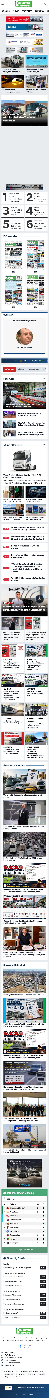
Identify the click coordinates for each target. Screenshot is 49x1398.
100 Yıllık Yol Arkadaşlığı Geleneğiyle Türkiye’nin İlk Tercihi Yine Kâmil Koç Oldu (35, 753)
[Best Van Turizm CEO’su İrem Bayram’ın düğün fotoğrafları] (9, 433)
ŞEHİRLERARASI (14, 194)
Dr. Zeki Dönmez (24, 348)
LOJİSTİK (21, 1374)
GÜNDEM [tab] (9, 369)
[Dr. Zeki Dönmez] (24, 337)
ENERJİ (36, 207)
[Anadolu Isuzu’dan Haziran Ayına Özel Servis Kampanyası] (12, 738)
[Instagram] (29, 1346)
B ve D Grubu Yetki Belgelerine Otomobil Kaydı (35, 693)
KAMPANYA (27, 11)
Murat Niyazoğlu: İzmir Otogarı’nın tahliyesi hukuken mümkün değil (15, 199)
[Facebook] (20, 1346)
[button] (4, 111)
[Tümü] (44, 236)
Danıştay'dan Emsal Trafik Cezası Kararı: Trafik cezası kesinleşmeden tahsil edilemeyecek (11, 695)
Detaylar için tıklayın (24, 1250)
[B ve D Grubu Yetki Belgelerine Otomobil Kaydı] (36, 680)
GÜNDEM (6, 11)
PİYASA (16, 11)
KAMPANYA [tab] (34, 369)
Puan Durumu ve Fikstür (13, 1358)
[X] (24, 1346)
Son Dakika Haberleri (12, 1363)
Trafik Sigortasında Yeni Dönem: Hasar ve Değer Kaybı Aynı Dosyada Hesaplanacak (35, 665)
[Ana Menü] (2, 4)
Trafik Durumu (10, 1355)
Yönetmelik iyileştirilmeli (24, 321)
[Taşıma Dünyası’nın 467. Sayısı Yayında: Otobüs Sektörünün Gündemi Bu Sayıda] (12, 650)
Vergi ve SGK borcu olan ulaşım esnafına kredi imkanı (17, 212)
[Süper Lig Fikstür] (44, 1258)
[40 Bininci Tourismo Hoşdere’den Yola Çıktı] (12, 709)
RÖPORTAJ (39, 11)
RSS (9, 1387)
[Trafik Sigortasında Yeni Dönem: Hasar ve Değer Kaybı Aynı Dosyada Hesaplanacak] (36, 650)
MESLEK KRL (16, 1377)
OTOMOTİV (38, 221)
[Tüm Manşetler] (44, 445)
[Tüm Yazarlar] (44, 315)
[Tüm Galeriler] (44, 379)
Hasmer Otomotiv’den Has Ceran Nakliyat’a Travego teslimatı (40, 199)
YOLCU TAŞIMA (33, 747)
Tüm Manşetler (10, 1360)
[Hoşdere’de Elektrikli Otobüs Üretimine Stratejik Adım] (36, 709)
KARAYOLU (31, 659)
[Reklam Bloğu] (24, 19)
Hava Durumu (9, 1352)
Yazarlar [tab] (8, 315)
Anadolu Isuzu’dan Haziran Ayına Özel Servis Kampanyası (11, 751)
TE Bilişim (30, 1395)
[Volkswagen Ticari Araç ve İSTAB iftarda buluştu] (9, 415)
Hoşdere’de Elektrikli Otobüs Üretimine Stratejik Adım (35, 726)
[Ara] (45, 4)
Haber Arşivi (9, 1365)
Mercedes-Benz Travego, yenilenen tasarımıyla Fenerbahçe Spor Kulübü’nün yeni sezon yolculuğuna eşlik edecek (40, 226)
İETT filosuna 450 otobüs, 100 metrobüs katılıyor (17, 226)
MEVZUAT (31, 689)
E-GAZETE (7, 659)
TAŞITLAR (7, 718)
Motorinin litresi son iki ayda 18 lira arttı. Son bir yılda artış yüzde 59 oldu (40, 212)
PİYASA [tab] (21, 369)
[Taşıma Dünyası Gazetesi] (23, 4)
